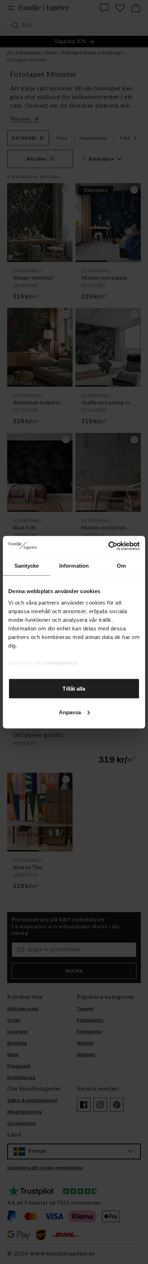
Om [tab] (121, 566)
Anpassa (70, 712)
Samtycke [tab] (26, 566)
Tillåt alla (74, 689)
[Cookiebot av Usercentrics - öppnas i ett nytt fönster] (108, 545)
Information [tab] (74, 566)
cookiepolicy (60, 662)
